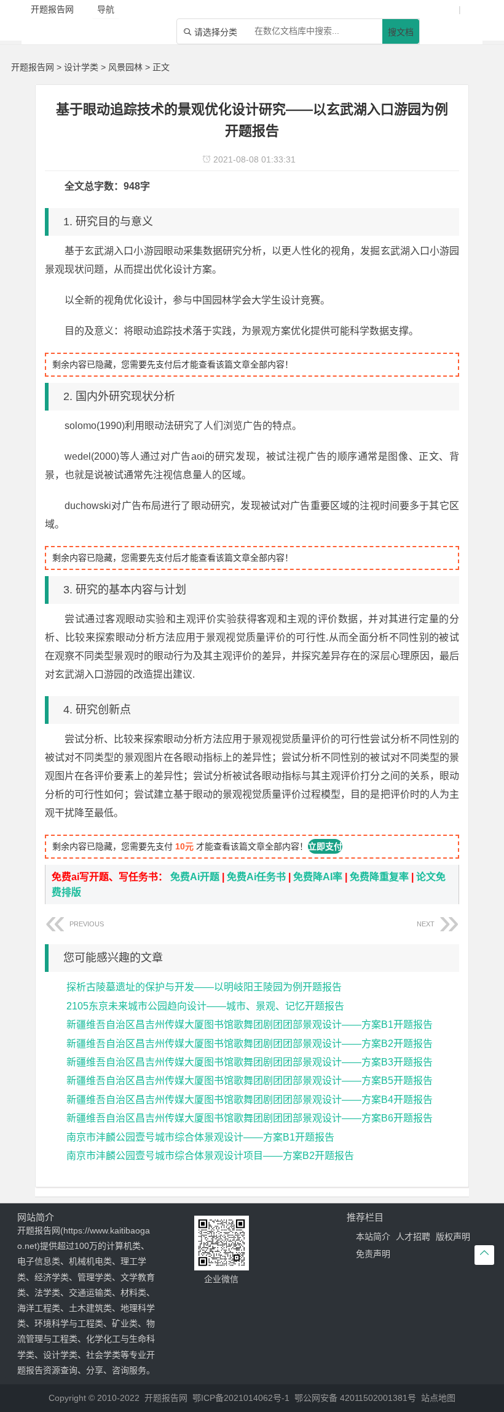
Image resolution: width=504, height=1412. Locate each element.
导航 (105, 9)
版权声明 (453, 1237)
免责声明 (373, 1254)
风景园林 (125, 67)
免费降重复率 (379, 877)
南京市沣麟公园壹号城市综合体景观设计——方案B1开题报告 (200, 1137)
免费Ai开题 (194, 877)
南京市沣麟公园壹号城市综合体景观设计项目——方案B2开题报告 (210, 1155)
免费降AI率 (317, 877)
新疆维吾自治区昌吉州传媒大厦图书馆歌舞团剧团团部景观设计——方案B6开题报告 (249, 1118)
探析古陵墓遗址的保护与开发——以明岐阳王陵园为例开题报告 (204, 987)
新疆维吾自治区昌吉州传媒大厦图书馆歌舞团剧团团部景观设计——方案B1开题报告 (249, 1024)
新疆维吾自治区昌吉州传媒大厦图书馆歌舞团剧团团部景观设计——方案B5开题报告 (249, 1080)
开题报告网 (32, 67)
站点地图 (438, 1398)
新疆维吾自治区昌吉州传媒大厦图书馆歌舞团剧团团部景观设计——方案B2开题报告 (249, 1043)
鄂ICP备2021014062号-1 (240, 1398)
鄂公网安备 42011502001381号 (355, 1398)
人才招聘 (413, 1237)
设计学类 (81, 67)
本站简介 (373, 1237)
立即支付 (325, 846)
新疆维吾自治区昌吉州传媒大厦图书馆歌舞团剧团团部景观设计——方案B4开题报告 (249, 1099)
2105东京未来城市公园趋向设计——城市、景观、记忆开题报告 (205, 1006)
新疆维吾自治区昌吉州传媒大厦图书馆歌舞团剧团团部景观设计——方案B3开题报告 (249, 1062)
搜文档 (401, 32)
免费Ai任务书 (256, 877)
